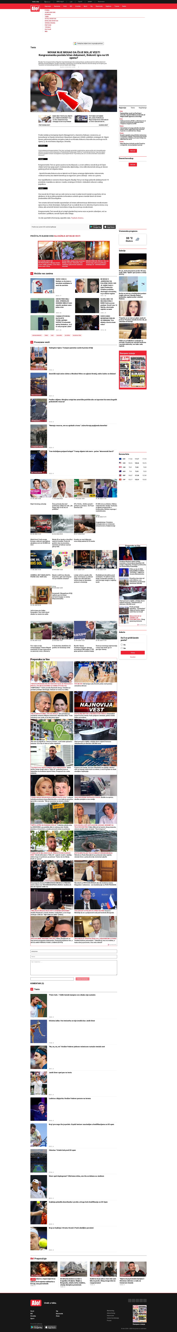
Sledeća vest (103, 125)
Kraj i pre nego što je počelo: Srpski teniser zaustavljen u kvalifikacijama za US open (81, 1124)
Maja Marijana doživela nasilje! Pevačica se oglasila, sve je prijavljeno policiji (132, 144)
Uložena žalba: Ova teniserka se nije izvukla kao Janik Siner (72, 1021)
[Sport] (90, 2)
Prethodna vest (44, 125)
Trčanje (48, 27)
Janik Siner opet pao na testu (60, 1072)
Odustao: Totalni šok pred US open (62, 1150)
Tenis (47, 16)
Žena (57, 1316)
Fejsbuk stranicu (77, 218)
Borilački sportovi (51, 21)
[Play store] (95, 227)
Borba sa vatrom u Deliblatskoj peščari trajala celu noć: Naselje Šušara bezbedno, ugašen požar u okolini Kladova (132, 296)
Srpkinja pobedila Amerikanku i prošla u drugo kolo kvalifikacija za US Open (78, 1202)
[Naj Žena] (71, 1)
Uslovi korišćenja (113, 1318)
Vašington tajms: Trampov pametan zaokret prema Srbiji (71, 348)
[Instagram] (133, 1300)
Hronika (77, 6)
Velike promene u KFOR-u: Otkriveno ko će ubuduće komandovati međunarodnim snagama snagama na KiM (133, 122)
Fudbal (47, 10)
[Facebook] (129, 1300)
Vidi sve (132, 151)
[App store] (109, 227)
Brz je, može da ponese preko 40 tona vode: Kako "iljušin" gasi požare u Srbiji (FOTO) (132, 272)
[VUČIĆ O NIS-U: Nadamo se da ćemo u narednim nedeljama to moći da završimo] (42, 286)
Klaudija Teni (77, 335)
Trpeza (116, 6)
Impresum (110, 1315)
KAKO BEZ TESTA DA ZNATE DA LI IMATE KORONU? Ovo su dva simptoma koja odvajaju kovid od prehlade (62, 118)
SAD (52, 335)
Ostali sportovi (50, 18)
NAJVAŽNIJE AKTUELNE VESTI (67, 236)
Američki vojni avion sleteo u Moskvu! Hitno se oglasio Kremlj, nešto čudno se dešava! (82, 374)
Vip (91, 6)
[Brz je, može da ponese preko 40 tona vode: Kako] (133, 261)
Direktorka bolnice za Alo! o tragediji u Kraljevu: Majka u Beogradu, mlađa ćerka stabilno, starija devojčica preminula (73, 1282)
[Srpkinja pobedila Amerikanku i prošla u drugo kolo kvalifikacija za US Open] (38, 1213)
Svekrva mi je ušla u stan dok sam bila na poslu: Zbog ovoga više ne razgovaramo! (103, 1281)
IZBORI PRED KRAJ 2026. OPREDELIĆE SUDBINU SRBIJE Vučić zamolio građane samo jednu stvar (64, 303)
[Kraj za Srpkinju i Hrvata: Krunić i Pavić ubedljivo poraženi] (38, 1239)
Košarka (48, 14)
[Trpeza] (80, 2)
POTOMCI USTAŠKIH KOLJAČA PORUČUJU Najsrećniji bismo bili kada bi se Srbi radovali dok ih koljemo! (98, 119)
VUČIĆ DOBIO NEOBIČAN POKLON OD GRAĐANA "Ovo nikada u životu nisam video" (108, 320)
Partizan (48, 25)
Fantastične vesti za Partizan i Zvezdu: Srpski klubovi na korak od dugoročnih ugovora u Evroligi (132, 114)
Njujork (59, 335)
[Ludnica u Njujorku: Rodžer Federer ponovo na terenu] (38, 1109)
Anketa (122, 632)
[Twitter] (145, 1300)
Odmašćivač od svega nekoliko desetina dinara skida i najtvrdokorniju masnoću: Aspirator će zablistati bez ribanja (132, 129)
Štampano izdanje (127, 353)
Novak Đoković (37, 335)
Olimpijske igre (50, 12)
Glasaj (133, 652)
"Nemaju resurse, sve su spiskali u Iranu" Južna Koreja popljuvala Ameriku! (78, 425)
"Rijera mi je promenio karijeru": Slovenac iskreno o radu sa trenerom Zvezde (132, 1281)
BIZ (71, 6)
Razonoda (99, 6)
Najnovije (48, 6)
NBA (46, 31)
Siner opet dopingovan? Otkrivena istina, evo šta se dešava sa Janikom (76, 1176)
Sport (85, 6)
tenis (46, 335)
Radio (124, 6)
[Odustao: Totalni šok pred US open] (38, 1161)
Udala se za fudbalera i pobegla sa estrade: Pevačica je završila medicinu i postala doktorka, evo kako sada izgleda (132, 343)
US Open (67, 335)
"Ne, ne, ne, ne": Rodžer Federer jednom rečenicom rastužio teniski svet (77, 1047)
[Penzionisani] (101, 2)
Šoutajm (48, 29)
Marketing (110, 1311)
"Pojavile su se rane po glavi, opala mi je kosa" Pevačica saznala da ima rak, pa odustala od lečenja (133, 319)
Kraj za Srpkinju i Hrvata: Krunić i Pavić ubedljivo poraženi (71, 1228)
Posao (109, 1320)
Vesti (65, 6)
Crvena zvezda (50, 23)
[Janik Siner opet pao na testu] (38, 1083)
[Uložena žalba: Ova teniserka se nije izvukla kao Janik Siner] (38, 1031)
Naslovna (57, 6)
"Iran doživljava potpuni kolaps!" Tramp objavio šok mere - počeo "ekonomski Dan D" (81, 451)
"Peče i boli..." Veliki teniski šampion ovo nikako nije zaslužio (72, 995)
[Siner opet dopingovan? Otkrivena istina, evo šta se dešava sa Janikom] (38, 1187)
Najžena (108, 6)
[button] (82, 67)
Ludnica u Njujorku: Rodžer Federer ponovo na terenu (70, 1098)
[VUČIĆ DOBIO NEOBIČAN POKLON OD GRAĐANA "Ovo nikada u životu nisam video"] (87, 323)
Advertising (111, 1313)
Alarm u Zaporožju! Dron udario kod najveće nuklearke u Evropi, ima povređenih (42, 1281)
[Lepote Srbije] (60, 2)
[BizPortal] (47, 2)
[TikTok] (137, 1300)
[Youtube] (141, 1300)
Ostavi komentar (82, 979)
